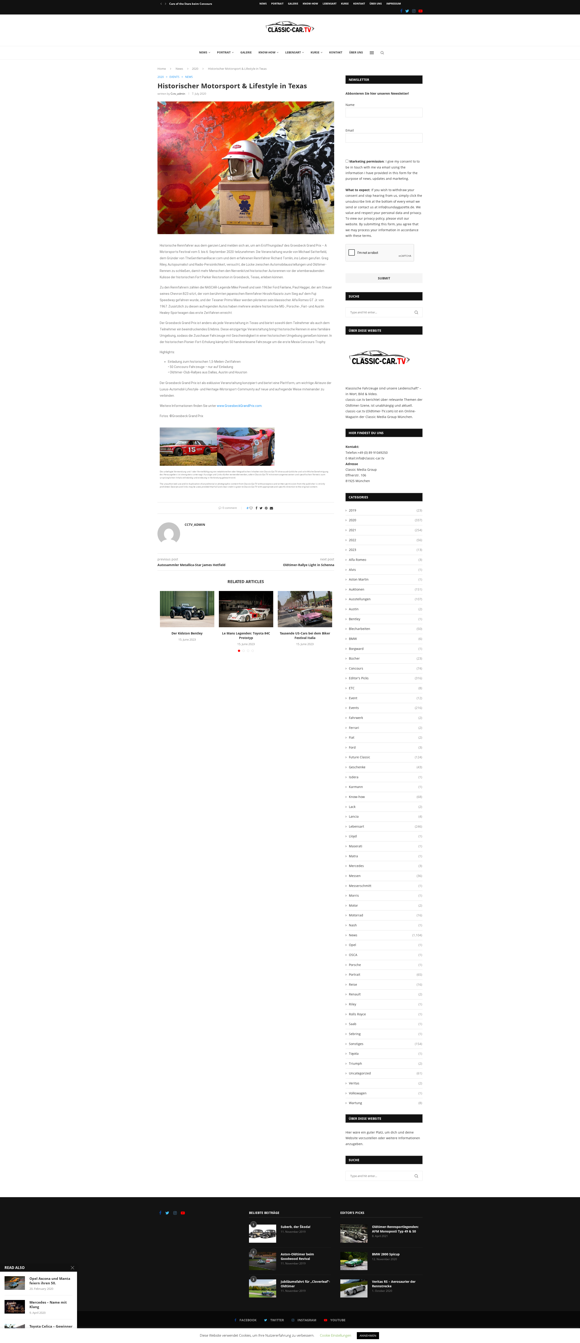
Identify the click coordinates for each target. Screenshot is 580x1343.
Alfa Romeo (385, 559)
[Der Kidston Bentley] (187, 609)
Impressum (393, 3)
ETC (385, 688)
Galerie (293, 3)
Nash (385, 925)
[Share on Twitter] (261, 508)
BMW (385, 639)
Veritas (385, 1083)
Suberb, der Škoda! (295, 1227)
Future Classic (385, 757)
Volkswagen (385, 1093)
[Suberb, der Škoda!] (262, 1234)
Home (161, 69)
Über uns (376, 3)
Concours (385, 668)
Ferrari (385, 728)
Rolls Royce (385, 1014)
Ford (385, 747)
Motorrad (385, 915)
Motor (385, 905)
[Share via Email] (271, 508)
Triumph (385, 1063)
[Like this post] (251, 508)
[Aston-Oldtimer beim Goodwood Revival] (262, 1261)
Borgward (385, 648)
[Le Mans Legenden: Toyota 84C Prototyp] (246, 609)
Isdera (385, 777)
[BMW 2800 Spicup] (353, 1261)
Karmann (385, 787)
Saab (385, 1024)
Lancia (385, 816)
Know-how (310, 3)
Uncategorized (385, 1073)
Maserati (385, 846)
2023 (385, 550)
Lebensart (329, 3)
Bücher (385, 658)
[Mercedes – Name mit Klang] (15, 1307)
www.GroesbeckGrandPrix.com (239, 406)
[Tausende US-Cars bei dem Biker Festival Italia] (305, 609)
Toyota (385, 1053)
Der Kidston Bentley (187, 633)
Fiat (385, 737)
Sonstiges (385, 1044)
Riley (385, 1004)
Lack (385, 807)
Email (350, 130)
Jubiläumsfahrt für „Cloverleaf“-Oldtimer (305, 1283)
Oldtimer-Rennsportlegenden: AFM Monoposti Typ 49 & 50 (395, 1229)
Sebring (385, 1034)
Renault (385, 994)
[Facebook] (401, 10)
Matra (385, 856)
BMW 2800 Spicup (386, 1254)
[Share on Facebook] (256, 508)
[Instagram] (414, 10)
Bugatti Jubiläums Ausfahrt (187, 4)
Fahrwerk (385, 718)
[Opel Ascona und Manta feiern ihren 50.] (15, 1283)
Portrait (277, 3)
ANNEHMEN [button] (368, 1335)
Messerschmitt (385, 886)
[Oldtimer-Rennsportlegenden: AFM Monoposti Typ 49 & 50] (353, 1234)
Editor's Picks (385, 678)
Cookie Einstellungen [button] (335, 1335)
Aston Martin (385, 579)
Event (385, 698)
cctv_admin (178, 94)
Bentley (385, 619)
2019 (385, 510)
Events (174, 77)
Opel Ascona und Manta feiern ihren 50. (49, 1280)
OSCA (385, 955)
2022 (385, 540)
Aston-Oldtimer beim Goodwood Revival (297, 1256)
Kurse (345, 3)
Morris (385, 895)
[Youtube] (420, 10)
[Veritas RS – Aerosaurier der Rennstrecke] (353, 1288)
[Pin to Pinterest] (266, 508)
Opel (385, 945)
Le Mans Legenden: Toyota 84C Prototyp (246, 635)
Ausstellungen (385, 599)
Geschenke (385, 767)
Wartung (385, 1103)
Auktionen (385, 589)
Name (350, 105)
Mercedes (385, 866)
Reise (385, 984)
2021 (385, 530)
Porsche (385, 965)
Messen (385, 876)
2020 (195, 69)
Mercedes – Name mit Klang (48, 1304)
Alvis (385, 569)
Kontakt (359, 3)
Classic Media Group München (388, 417)
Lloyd (385, 836)
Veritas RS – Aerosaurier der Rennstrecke (394, 1283)
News (263, 3)
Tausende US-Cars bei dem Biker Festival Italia (305, 635)
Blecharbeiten (385, 629)
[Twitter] (407, 10)
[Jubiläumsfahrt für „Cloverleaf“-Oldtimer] (262, 1288)
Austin (385, 609)
